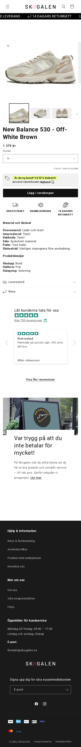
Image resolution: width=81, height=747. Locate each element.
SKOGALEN (24, 742)
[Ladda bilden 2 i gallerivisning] (40, 113)
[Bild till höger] (77, 114)
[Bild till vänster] (4, 114)
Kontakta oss (16, 566)
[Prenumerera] (67, 689)
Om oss (12, 590)
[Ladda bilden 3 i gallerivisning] (62, 113)
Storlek (7, 151)
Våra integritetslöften (21, 598)
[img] (42, 315)
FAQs (11, 606)
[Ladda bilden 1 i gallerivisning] (19, 113)
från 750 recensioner (28, 320)
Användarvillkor (18, 549)
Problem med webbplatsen (24, 558)
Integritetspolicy (43, 741)
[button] (7, 6)
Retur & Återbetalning (21, 540)
